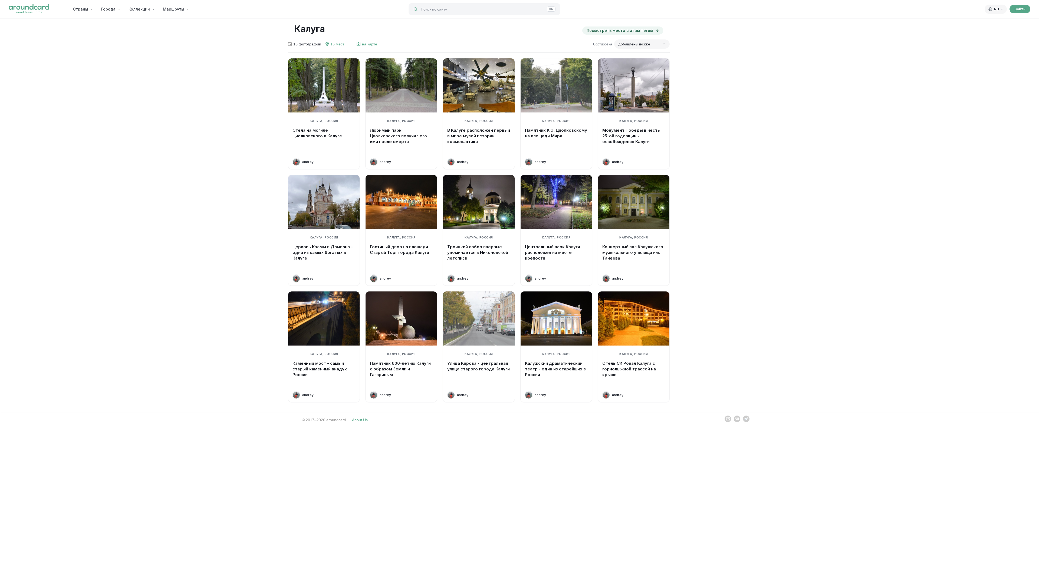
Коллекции (139, 9)
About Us (360, 420)
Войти (1019, 9)
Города (108, 9)
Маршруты (173, 9)
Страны (80, 9)
